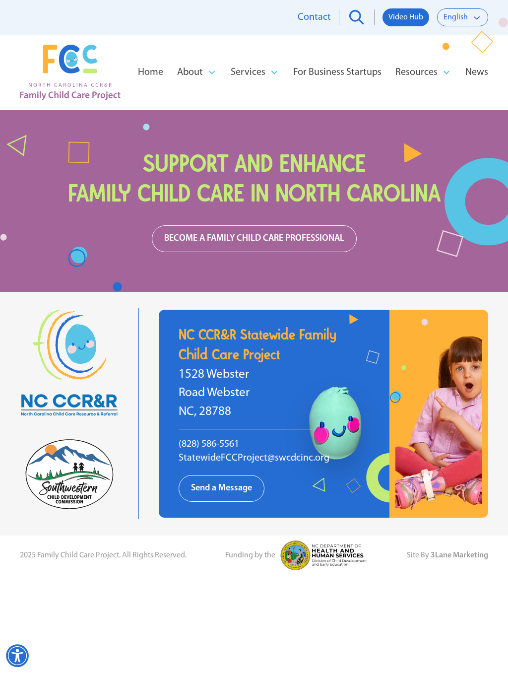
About (190, 72)
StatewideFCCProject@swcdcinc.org (254, 458)
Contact (314, 17)
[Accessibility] (17, 655)
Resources (416, 72)
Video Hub (405, 17)
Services (248, 72)
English (456, 17)
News (476, 72)
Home (150, 72)
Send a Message (221, 488)
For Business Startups (337, 72)
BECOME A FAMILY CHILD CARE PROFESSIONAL (254, 238)
